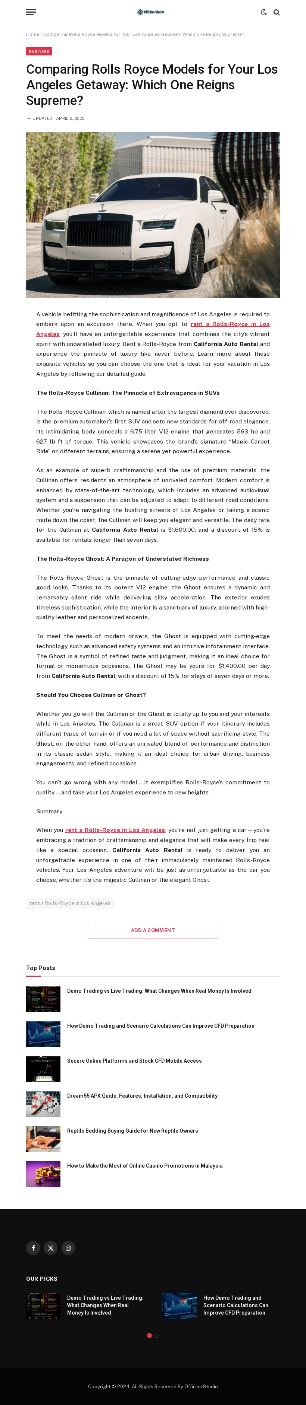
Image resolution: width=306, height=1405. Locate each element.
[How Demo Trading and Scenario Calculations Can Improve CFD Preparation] (43, 1034)
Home (32, 34)
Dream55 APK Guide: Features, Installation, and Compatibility (142, 1096)
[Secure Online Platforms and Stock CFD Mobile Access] (43, 1069)
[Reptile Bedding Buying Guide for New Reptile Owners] (43, 1139)
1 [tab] (149, 1335)
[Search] (276, 12)
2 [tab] (156, 1335)
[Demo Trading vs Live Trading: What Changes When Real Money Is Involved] (43, 999)
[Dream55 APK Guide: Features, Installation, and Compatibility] (43, 1104)
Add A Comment (153, 930)
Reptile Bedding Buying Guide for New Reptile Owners (132, 1131)
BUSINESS (39, 51)
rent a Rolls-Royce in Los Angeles (70, 903)
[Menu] (31, 12)
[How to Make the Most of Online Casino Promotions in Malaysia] (43, 1174)
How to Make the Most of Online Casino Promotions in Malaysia (145, 1166)
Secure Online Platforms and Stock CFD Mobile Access (134, 1061)
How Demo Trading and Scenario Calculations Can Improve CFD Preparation (161, 1026)
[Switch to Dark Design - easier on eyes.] (264, 12)
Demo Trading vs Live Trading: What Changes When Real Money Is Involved (159, 991)
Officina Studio (201, 1386)
